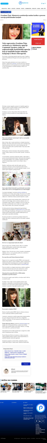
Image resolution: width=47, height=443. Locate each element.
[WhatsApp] (13, 363)
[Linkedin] (43, 3)
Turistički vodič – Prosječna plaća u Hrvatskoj (5, 391)
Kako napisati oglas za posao (28, 415)
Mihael (13, 369)
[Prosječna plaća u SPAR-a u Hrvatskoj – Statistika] (29, 386)
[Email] (18, 363)
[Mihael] (6, 371)
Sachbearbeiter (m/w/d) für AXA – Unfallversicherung (28, 410)
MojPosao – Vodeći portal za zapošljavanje (14, 352)
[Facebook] (41, 3)
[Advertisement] (16, 87)
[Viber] (15, 363)
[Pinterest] (45, 3)
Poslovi (25, 402)
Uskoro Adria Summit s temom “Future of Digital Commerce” (16, 355)
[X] (7, 363)
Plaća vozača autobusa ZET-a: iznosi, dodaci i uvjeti (17, 391)
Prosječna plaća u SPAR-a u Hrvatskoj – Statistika (28, 391)
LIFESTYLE (14, 402)
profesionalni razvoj (20, 209)
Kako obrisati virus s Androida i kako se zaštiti (15, 351)
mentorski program (24, 323)
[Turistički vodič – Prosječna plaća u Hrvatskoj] (6, 386)
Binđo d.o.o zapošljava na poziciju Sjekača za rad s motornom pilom (28, 408)
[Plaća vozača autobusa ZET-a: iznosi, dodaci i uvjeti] (17, 386)
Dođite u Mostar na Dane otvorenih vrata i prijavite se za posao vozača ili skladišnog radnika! (28, 418)
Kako (2, 402)
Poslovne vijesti (6, 12)
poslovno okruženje (22, 192)
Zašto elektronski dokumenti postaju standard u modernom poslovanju (15, 357)
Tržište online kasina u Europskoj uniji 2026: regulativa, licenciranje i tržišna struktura (41, 392)
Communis (14, 63)
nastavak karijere (25, 264)
